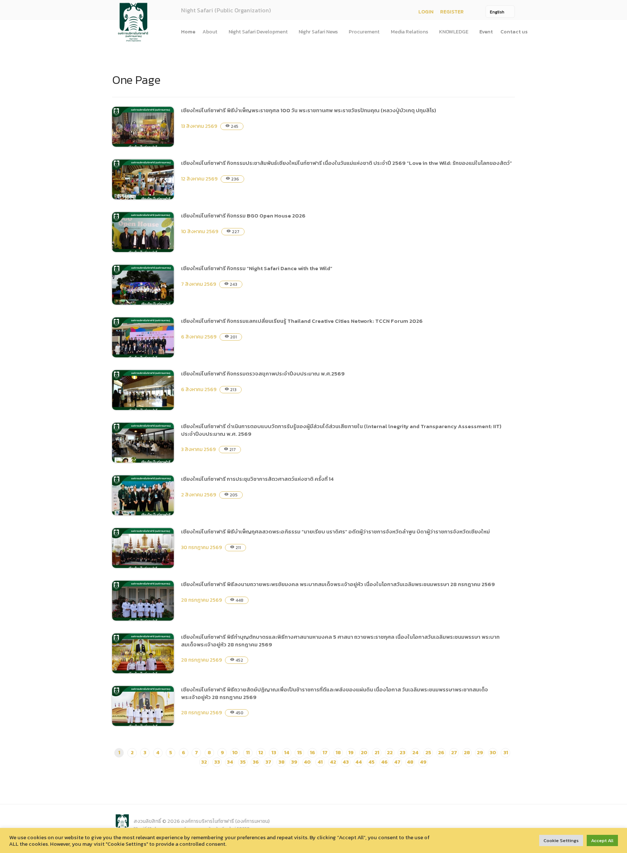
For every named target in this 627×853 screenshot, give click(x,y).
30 (492, 752)
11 (248, 752)
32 (204, 762)
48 (410, 762)
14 (286, 752)
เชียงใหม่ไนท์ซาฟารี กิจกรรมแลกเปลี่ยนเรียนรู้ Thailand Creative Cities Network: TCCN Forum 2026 (302, 321)
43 (346, 762)
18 (338, 752)
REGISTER (452, 12)
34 (230, 762)
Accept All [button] (602, 840)
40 (307, 762)
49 (423, 762)
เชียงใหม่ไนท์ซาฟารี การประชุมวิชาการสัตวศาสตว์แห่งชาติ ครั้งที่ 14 (257, 479)
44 (358, 762)
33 (217, 762)
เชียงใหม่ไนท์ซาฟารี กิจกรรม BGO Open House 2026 (243, 215)
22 (390, 752)
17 (325, 752)
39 (294, 762)
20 (364, 752)
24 (415, 752)
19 (350, 752)
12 (260, 752)
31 (505, 752)
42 (333, 762)
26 (441, 752)
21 (376, 752)
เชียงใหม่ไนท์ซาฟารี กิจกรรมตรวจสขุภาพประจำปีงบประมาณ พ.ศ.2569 (263, 373)
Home (188, 32)
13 (273, 752)
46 (384, 762)
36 (256, 762)
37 (268, 762)
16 (312, 752)
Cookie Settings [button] (561, 840)
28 (467, 752)
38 (281, 762)
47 (397, 762)
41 (320, 762)
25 (428, 752)
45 (371, 762)
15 (299, 752)
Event (486, 32)
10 (235, 752)
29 (480, 752)
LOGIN (426, 12)
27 (454, 752)
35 (243, 762)
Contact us (514, 32)
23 (402, 752)
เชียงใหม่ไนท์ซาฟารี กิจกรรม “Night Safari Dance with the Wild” (256, 268)
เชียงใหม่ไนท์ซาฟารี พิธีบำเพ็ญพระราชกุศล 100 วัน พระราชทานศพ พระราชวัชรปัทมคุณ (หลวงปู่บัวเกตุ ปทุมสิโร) (308, 110)
